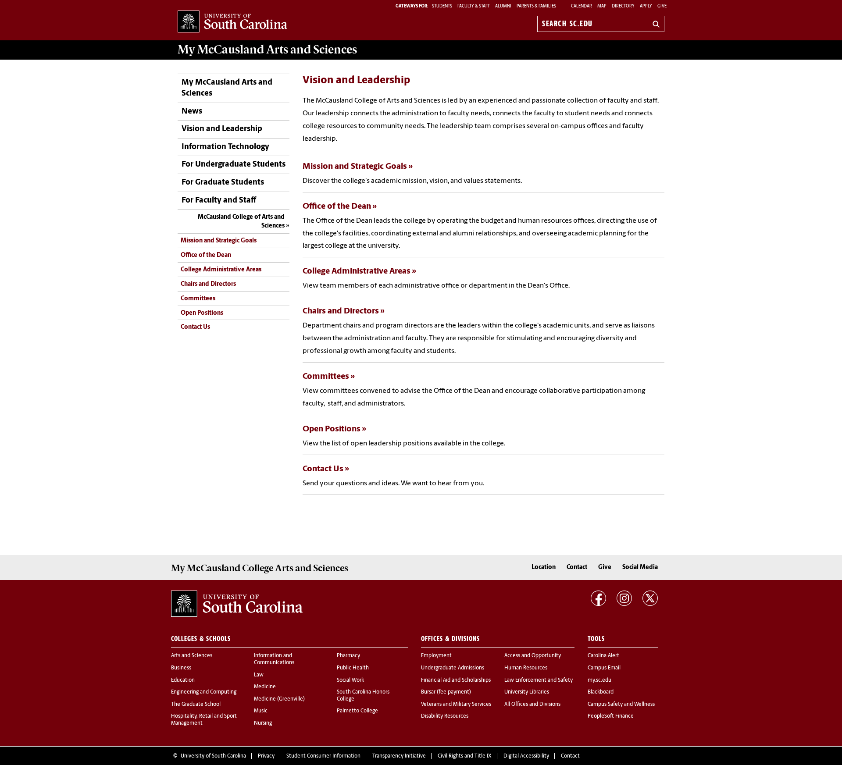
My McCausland (267, 49)
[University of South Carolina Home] (232, 22)
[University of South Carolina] (237, 603)
